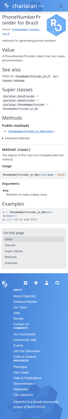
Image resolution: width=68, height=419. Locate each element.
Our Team (20, 307)
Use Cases (21, 372)
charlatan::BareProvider (19, 96)
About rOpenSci (24, 296)
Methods (11, 257)
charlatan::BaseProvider (19, 100)
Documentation (24, 383)
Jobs (16, 312)
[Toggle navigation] (61, 5)
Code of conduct (24, 356)
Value (8, 239)
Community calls (24, 339)
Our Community (24, 334)
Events (18, 345)
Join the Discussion (26, 350)
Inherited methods (17, 138)
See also (10, 245)
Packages (20, 366)
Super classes (14, 251)
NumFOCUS (36, 406)
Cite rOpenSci (23, 394)
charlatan (24, 6)
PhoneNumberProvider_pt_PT (33, 76)
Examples (11, 263)
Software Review (25, 301)
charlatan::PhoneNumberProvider (24, 104)
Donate (18, 318)
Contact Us (21, 324)
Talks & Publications (27, 377)
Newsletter (20, 389)
